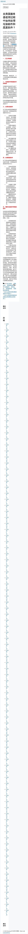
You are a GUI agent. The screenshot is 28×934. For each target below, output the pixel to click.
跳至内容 (3, 1)
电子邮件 (9, 283)
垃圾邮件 (7, 287)
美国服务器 (10, 285)
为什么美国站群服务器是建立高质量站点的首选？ (10, 297)
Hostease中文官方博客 (9, 4)
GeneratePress (6, 932)
